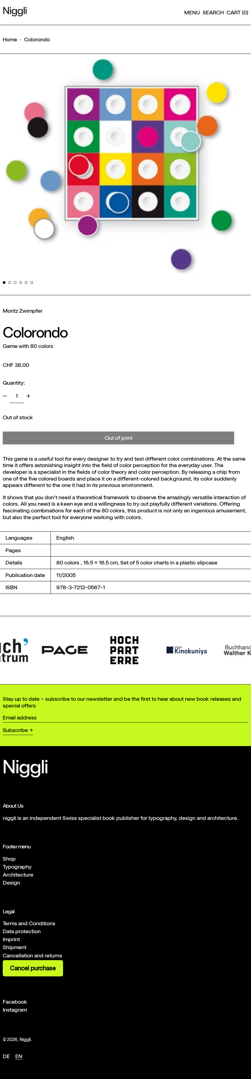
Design (11, 882)
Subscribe (15, 730)
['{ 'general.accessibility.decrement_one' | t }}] (5, 396)
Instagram (15, 1009)
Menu (192, 12)
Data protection (22, 931)
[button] (213, 12)
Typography (17, 866)
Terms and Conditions (29, 923)
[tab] (4, 282)
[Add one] (28, 396)
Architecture (18, 874)
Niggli (25, 1039)
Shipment (14, 947)
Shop (9, 858)
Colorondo (37, 39)
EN (18, 1056)
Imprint (11, 939)
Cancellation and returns (32, 955)
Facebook (15, 1001)
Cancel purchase (33, 968)
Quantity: (14, 382)
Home (10, 39)
